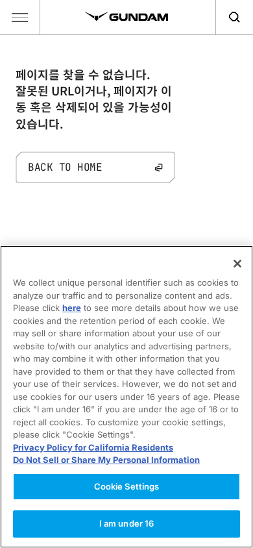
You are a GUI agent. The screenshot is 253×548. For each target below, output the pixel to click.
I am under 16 (126, 523)
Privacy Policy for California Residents (93, 447)
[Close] (237, 263)
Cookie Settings (127, 486)
